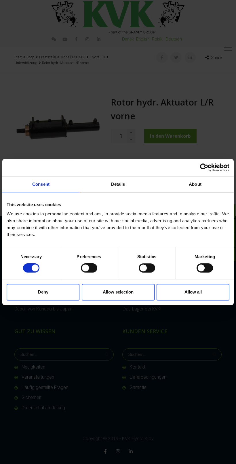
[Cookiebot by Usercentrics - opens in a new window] (204, 167)
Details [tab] (118, 184)
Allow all (193, 291)
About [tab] (195, 184)
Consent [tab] (41, 184)
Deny (43, 291)
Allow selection (118, 291)
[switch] (89, 268)
